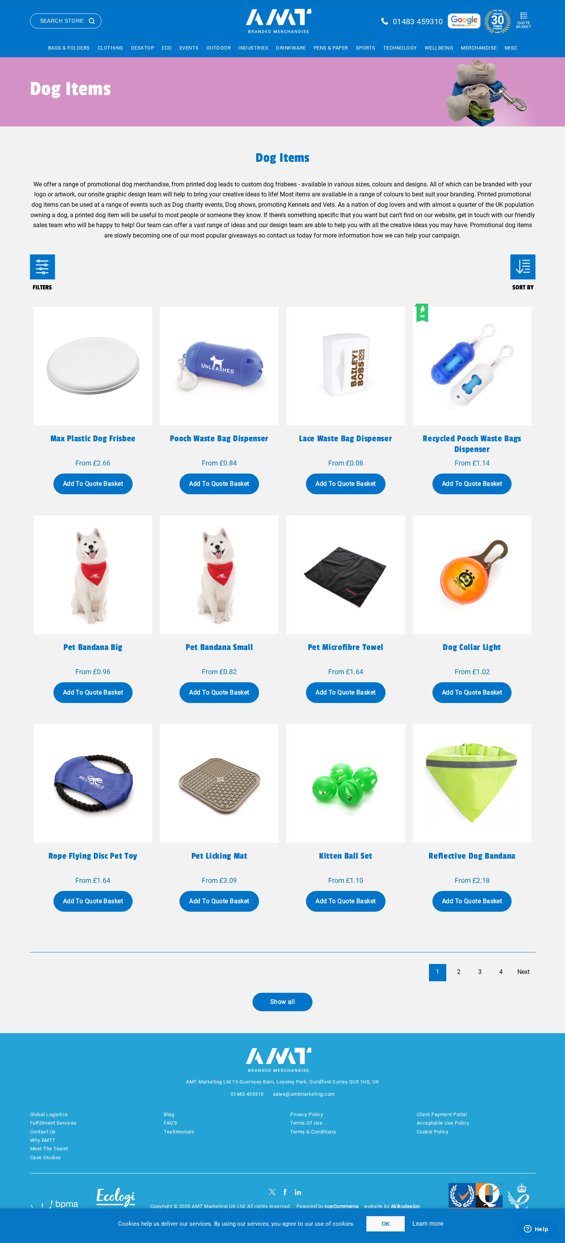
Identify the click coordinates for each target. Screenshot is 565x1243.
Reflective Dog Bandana (472, 856)
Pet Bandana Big (93, 647)
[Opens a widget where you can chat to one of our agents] (536, 1229)
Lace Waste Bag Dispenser (345, 439)
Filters (42, 266)
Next (523, 971)
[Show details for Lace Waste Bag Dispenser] (345, 366)
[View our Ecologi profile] (115, 1202)
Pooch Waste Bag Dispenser (219, 439)
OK (386, 1224)
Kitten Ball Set (345, 856)
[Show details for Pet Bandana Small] (219, 574)
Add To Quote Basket (93, 483)
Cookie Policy (433, 1132)
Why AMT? (42, 1140)
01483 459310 (418, 21)
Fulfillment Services (53, 1123)
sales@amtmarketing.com (304, 1094)
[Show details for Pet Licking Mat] (219, 783)
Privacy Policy (306, 1114)
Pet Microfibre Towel (346, 647)
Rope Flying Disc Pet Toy (93, 856)
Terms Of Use (306, 1123)
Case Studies (45, 1157)
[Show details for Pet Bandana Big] (93, 574)
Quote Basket (523, 25)
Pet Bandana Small (219, 647)
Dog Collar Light (472, 647)
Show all (282, 1001)
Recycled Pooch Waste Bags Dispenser (472, 444)
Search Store (62, 21)
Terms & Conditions (313, 1132)
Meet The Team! (49, 1149)
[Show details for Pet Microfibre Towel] (345, 574)
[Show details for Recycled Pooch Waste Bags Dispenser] (472, 366)
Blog (169, 1114)
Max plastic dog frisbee (93, 439)
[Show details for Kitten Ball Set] (345, 783)
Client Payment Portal (442, 1114)
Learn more (427, 1223)
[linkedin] (298, 1192)
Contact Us (43, 1132)
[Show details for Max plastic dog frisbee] (93, 366)
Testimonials (179, 1132)
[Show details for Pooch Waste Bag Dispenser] (219, 366)
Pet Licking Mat (219, 856)
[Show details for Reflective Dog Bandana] (472, 783)
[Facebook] (285, 1192)
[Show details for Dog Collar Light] (472, 574)
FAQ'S (171, 1123)
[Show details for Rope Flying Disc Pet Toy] (93, 783)
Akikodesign (405, 1206)
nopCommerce (342, 1206)
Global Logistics (49, 1114)
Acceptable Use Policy (443, 1123)
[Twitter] (272, 1192)
